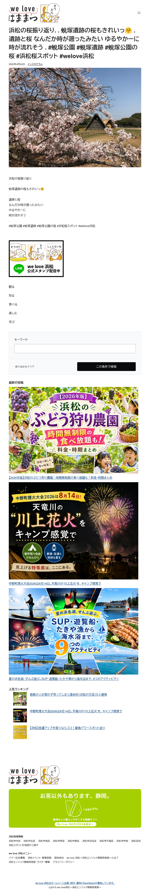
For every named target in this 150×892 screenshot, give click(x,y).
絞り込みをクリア (24, 366)
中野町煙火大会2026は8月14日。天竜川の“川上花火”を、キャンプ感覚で (55, 583)
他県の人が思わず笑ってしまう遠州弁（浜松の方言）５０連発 (68, 694)
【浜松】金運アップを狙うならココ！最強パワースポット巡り (67, 728)
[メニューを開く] (139, 13)
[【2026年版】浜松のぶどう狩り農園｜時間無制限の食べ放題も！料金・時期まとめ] (73, 431)
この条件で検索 (106, 366)
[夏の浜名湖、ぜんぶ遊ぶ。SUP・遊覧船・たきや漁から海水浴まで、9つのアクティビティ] (73, 632)
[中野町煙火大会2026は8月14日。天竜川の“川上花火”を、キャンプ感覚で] (73, 531)
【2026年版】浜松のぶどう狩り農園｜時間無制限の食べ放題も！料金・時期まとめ (60, 477)
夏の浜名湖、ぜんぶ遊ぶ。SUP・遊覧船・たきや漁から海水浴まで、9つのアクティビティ (64, 679)
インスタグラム (35, 64)
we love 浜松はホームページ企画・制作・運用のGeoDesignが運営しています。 (75, 883)
